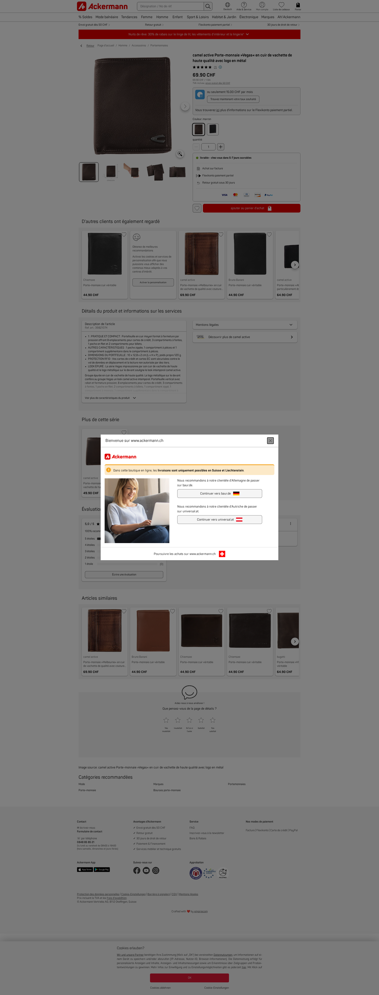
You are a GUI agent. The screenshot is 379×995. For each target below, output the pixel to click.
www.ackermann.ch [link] (203, 554)
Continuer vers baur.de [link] (215, 493)
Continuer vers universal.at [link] (215, 519)
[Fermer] (270, 441)
